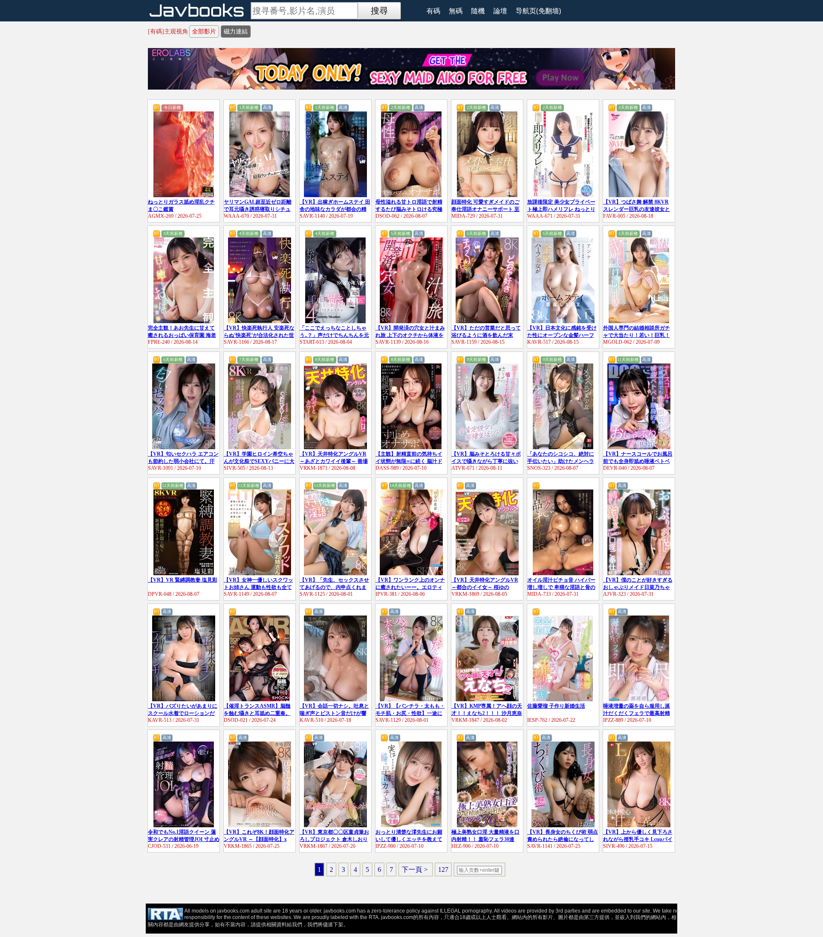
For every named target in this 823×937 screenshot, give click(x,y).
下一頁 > (416, 869)
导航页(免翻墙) (538, 10)
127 (443, 869)
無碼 (456, 10)
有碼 (433, 10)
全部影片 (204, 31)
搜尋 (379, 10)
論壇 (500, 10)
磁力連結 (236, 31)
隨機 (478, 10)
